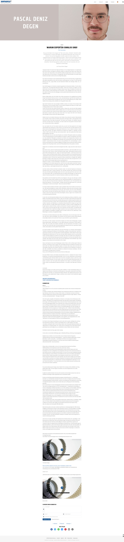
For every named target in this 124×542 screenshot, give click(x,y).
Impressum (75, 538)
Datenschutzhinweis (55, 519)
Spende (62, 538)
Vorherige (68, 523)
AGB (65, 538)
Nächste (55, 523)
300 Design (51, 540)
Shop (95, 2)
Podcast (101, 2)
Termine (112, 2)
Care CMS (60, 540)
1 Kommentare (63, 50)
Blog (107, 2)
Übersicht (62, 523)
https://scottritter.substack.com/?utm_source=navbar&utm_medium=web (57, 465)
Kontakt (58, 538)
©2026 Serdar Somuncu (51, 538)
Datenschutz (69, 538)
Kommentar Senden (46, 519)
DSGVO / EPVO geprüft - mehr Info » (73, 540)
